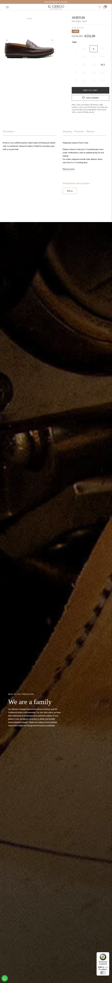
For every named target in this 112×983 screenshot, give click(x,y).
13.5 (84, 80)
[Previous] (7, 40)
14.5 (103, 80)
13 (75, 80)
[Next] (52, 40)
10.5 (103, 64)
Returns (90, 131)
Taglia (74, 42)
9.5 (84, 64)
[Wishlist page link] (99, 7)
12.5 (103, 72)
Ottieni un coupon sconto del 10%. (56, 2)
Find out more (68, 169)
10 (93, 64)
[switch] (103, 972)
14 (93, 80)
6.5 (102, 48)
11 (75, 72)
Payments (79, 131)
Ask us (70, 191)
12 (93, 72)
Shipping (67, 131)
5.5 (84, 48)
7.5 (84, 56)
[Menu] (7, 7)
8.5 (102, 56)
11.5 (84, 72)
